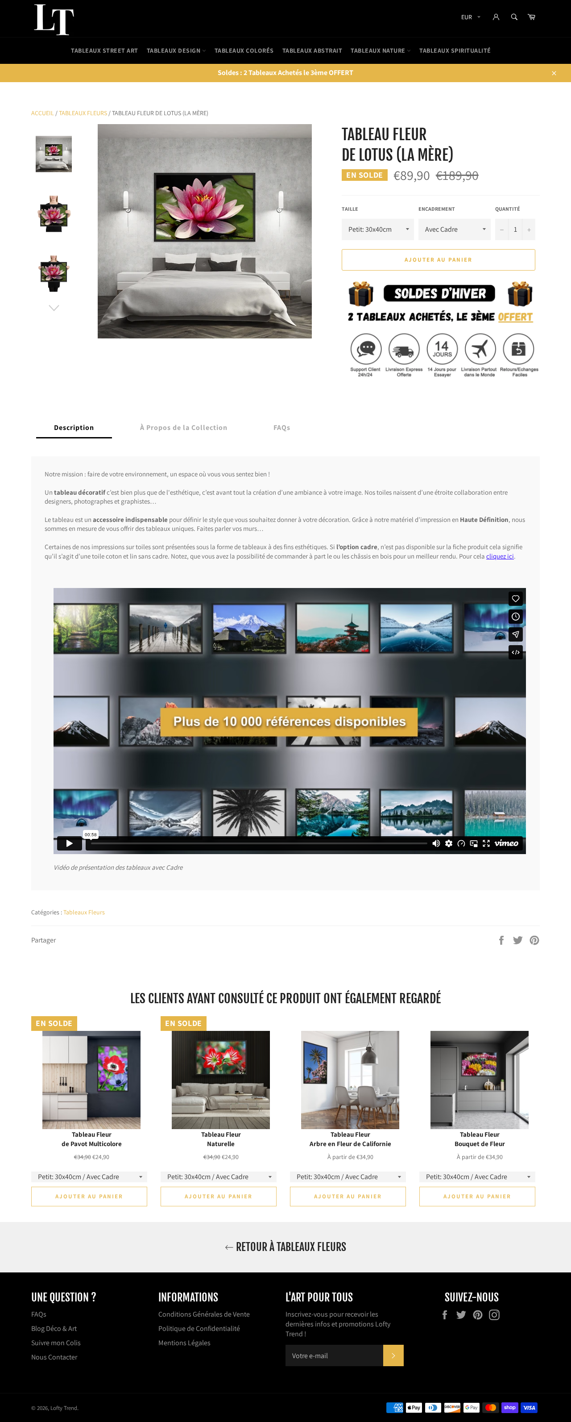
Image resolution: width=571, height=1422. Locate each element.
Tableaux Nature (379, 50)
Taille (350, 208)
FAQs (38, 1314)
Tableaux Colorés (244, 50)
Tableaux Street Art (104, 50)
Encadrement (436, 208)
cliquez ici (500, 555)
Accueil (42, 113)
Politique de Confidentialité (199, 1328)
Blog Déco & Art (54, 1328)
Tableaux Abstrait (312, 50)
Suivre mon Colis (56, 1342)
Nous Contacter (54, 1357)
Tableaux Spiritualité (455, 50)
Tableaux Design (174, 50)
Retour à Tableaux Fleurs (290, 1247)
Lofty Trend (63, 1408)
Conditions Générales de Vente (204, 1314)
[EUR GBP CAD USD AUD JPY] (470, 18)
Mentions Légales (184, 1342)
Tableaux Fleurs (83, 113)
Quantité (507, 208)
